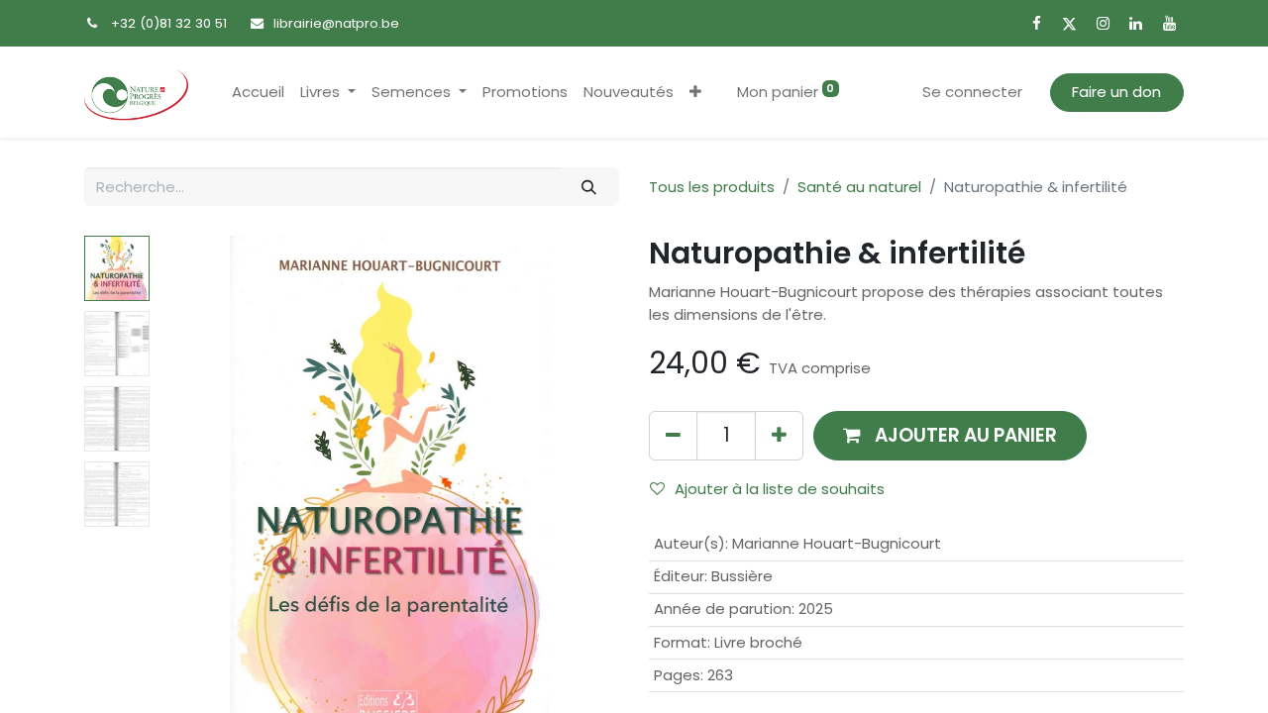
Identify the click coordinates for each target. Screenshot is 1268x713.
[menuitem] (258, 92)
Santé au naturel (859, 186)
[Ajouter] (779, 435)
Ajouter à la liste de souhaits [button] (780, 488)
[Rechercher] (589, 186)
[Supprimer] (673, 435)
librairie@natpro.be (336, 23)
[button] (695, 92)
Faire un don (1116, 91)
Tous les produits (712, 186)
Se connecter (972, 91)
